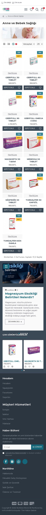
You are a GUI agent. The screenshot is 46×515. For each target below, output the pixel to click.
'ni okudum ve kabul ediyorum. (23, 454)
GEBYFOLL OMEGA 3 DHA (33, 119)
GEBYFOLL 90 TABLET (12, 119)
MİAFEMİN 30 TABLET (12, 201)
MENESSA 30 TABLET (33, 160)
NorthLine (12, 73)
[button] (18, 333)
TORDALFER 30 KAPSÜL (33, 201)
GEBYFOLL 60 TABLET (34, 78)
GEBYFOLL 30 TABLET (12, 78)
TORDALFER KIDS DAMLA (12, 242)
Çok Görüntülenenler (15, 335)
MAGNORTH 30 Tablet (12, 160)
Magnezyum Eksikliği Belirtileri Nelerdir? (21, 295)
